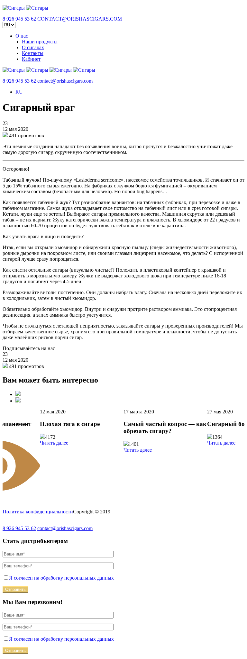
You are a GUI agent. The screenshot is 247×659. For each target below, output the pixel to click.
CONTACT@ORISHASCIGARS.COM (79, 19)
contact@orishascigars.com (65, 81)
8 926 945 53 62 (19, 19)
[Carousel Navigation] (123, 397)
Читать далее (54, 443)
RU (19, 92)
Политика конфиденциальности (38, 511)
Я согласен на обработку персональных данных (61, 578)
